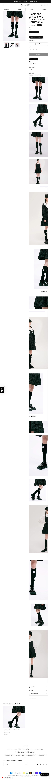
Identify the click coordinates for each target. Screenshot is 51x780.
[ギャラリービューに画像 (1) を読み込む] (6, 45)
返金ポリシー (27, 775)
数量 (30, 46)
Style (32, 9)
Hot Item (6, 9)
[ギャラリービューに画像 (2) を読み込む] (11, 45)
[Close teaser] (4, 386)
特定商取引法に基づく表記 (26, 776)
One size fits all (34, 32)
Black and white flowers (36, 38)
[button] (2, 5)
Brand (19, 9)
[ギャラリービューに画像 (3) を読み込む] (17, 45)
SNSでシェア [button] (33, 698)
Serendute (13, 775)
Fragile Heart (32, 11)
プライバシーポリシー (35, 775)
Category (44, 9)
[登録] (25, 764)
